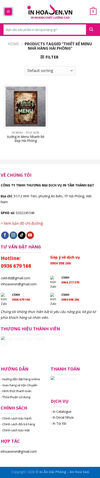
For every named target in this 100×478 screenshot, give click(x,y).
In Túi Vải (59, 423)
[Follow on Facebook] (5, 235)
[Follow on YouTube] (30, 235)
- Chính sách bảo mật (15, 430)
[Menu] (8, 12)
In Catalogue (62, 411)
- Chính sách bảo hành (16, 418)
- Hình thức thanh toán (16, 391)
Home (13, 43)
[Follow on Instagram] (13, 235)
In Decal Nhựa (63, 417)
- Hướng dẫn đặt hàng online (20, 379)
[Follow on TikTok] (22, 235)
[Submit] (91, 29)
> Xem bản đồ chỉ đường (22, 223)
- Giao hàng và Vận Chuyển (19, 385)
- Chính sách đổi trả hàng (18, 424)
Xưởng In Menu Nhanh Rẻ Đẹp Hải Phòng (25, 139)
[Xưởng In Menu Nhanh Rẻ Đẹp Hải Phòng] (25, 107)
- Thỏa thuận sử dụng (15, 397)
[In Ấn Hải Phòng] (50, 12)
